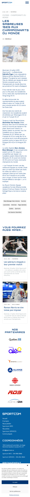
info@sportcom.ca (8, 450)
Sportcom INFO (7, 426)
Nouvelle (8, 39)
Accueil (4, 419)
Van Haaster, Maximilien (14, 212)
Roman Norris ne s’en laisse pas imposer (14, 308)
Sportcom (17, 208)
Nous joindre (6, 424)
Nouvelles (5, 429)
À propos (5, 421)
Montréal (13, 205)
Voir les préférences (15, 491)
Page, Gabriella (22, 205)
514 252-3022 (20, 457)
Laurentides (6, 205)
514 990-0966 (17, 454)
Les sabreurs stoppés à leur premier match (14, 263)
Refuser (15, 486)
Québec (11, 208)
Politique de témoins (14, 495)
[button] (27, 465)
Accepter (15, 482)
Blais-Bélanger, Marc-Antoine (12, 201)
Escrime (23, 201)
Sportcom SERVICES (9, 431)
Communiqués (7, 434)
